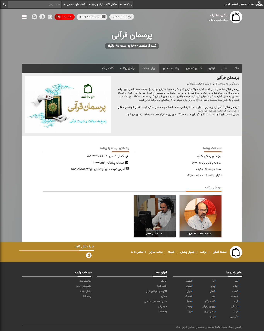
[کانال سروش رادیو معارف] (88, 256)
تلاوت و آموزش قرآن (156, 291)
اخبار (224, 68)
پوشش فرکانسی (119, 17)
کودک (164, 281)
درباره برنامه (149, 68)
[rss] (34, 17)
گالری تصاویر (194, 68)
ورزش (189, 306)
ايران (235, 286)
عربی (235, 312)
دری (190, 312)
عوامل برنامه (127, 68)
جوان (189, 291)
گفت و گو (108, 68)
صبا (213, 296)
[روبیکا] (50, 17)
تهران (212, 291)
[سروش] (42, 17)
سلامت (234, 296)
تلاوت (235, 291)
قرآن (236, 301)
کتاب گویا (162, 286)
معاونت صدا (85, 281)
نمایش (234, 306)
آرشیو (211, 68)
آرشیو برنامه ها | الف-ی (89, 17)
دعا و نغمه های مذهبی (155, 301)
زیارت (212, 317)
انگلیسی (234, 317)
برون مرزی (209, 312)
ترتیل (189, 286)
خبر (236, 281)
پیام (213, 286)
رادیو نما (87, 296)
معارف (189, 301)
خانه (236, 68)
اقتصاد (189, 281)
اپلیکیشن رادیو (83, 286)
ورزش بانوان (208, 306)
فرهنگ (188, 296)
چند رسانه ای (171, 68)
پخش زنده (67, 17)
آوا (214, 281)
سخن (164, 296)
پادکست (162, 312)
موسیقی (162, 306)
